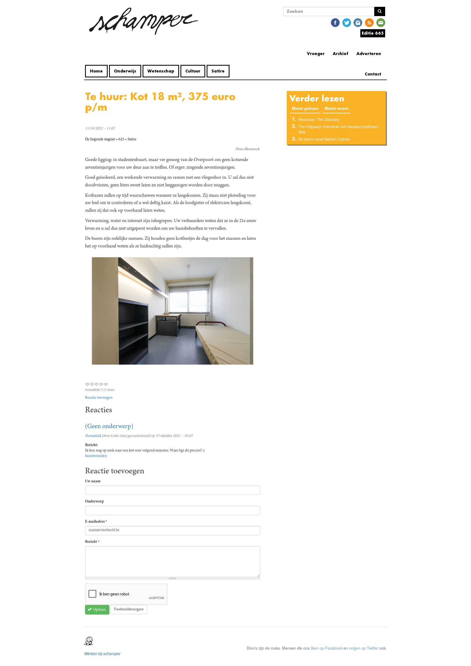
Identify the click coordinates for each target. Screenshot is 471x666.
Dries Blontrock (247, 149)
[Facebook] (335, 22)
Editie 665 (373, 33)
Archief (340, 53)
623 (121, 139)
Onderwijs (125, 71)
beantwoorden (96, 456)
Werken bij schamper (102, 653)
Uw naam (93, 481)
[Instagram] (358, 22)
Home (96, 71)
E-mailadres (96, 522)
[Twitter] (346, 22)
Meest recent (337, 108)
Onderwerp (94, 502)
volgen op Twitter (363, 648)
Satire (218, 71)
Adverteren (369, 53)
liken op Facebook (326, 648)
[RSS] (369, 22)
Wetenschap (160, 71)
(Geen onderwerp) (109, 426)
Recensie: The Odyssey (318, 119)
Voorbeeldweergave (129, 609)
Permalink (93, 436)
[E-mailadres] (380, 22)
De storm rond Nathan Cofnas (324, 139)
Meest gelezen (306, 108)
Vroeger (316, 53)
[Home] (143, 21)
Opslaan (99, 610)
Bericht (92, 542)
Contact (373, 74)
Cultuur (192, 71)
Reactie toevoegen (99, 398)
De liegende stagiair (100, 139)
